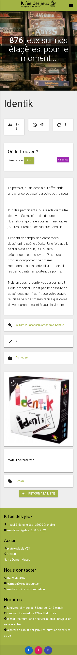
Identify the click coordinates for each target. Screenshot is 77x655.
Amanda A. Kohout (52, 325)
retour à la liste (38, 493)
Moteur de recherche (21, 460)
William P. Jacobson (28, 325)
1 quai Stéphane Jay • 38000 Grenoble (31, 525)
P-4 (29, 160)
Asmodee (22, 357)
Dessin (20, 481)
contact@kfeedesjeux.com (24, 583)
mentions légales (18, 530)
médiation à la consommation (26, 589)
